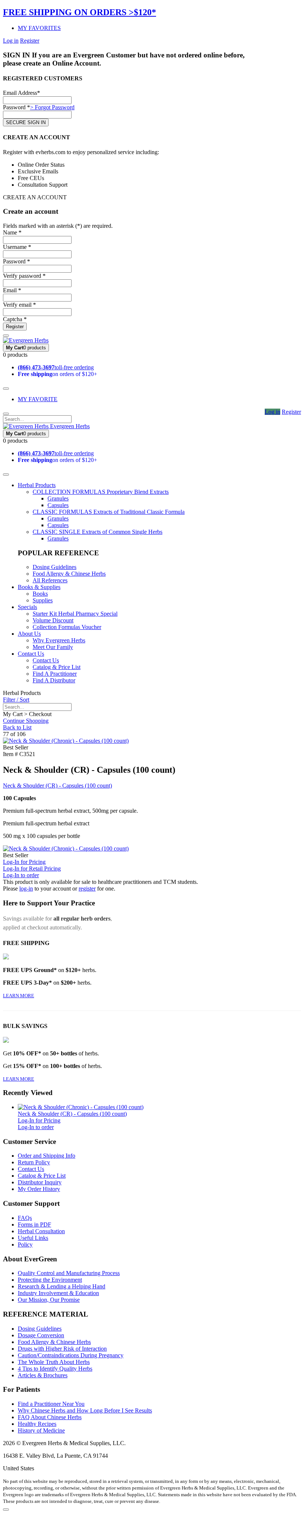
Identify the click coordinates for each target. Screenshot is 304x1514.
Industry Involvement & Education (58, 1293)
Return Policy (34, 1162)
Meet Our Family (53, 647)
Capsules (58, 505)
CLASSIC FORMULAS (109, 512)
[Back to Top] (6, 1509)
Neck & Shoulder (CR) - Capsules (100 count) (57, 785)
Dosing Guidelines (54, 567)
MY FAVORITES (39, 28)
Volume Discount (53, 620)
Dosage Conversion (41, 1335)
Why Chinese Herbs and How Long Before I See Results (85, 1410)
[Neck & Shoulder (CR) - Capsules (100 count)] (80, 1107)
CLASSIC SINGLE (97, 532)
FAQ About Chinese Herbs (50, 1417)
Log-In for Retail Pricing (32, 868)
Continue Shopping (26, 721)
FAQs (25, 1218)
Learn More (18, 995)
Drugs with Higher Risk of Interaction (62, 1348)
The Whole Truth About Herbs (54, 1362)
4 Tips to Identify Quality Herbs (55, 1368)
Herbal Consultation (41, 1231)
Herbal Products (37, 485)
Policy (25, 1244)
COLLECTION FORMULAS (101, 492)
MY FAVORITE (37, 399)
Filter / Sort (16, 699)
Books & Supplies (39, 587)
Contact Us (31, 653)
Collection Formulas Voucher (67, 627)
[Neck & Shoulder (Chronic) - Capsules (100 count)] (66, 741)
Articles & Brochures (42, 1375)
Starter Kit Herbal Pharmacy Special (75, 613)
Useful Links (33, 1238)
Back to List (17, 727)
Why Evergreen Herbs (59, 640)
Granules (58, 498)
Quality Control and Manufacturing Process (69, 1273)
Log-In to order (21, 875)
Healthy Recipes (37, 1424)
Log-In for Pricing (24, 862)
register (87, 888)
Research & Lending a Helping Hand (61, 1286)
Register (29, 40)
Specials (27, 607)
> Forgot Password (52, 107)
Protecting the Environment (50, 1280)
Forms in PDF (34, 1224)
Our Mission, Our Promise (49, 1300)
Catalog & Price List (56, 667)
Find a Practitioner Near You (51, 1404)
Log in (11, 40)
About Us (29, 633)
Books (40, 593)
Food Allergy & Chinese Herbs (69, 573)
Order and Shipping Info (46, 1155)
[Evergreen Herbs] (26, 340)
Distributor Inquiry (40, 1182)
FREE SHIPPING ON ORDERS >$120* (79, 12)
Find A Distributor (54, 680)
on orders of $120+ (57, 374)
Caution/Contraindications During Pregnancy (70, 1355)
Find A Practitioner (55, 674)
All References (50, 580)
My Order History (39, 1189)
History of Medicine (41, 1430)
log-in (26, 888)
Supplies (43, 600)
